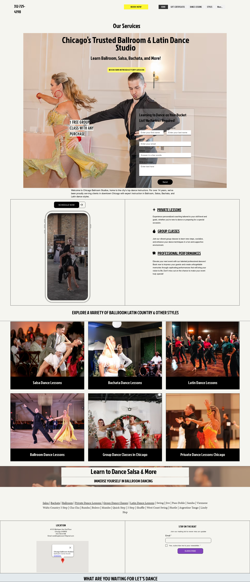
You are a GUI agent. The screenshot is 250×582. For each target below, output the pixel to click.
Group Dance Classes (115, 503)
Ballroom (67, 503)
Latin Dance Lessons (142, 503)
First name (143, 128)
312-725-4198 (19, 9)
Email (142, 139)
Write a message (146, 162)
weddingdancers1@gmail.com (63, 536)
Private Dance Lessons (88, 503)
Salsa (46, 503)
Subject (142, 151)
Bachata (55, 503)
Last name (171, 128)
